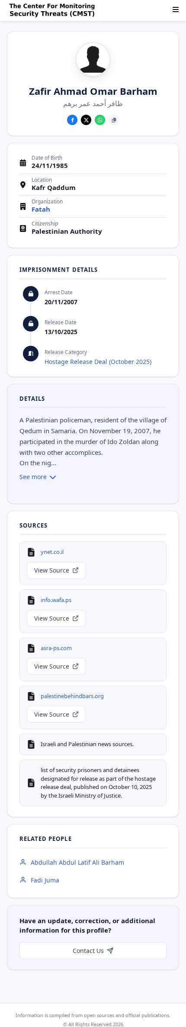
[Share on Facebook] (72, 120)
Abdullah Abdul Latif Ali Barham (77, 862)
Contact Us (88, 951)
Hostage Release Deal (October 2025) (98, 361)
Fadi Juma (45, 880)
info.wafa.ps (56, 600)
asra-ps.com (56, 648)
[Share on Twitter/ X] (86, 120)
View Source (51, 570)
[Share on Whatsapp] (100, 120)
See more (33, 477)
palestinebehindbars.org (72, 696)
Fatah (41, 209)
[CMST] (53, 10)
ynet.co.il (52, 552)
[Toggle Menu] (175, 9)
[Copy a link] (114, 120)
